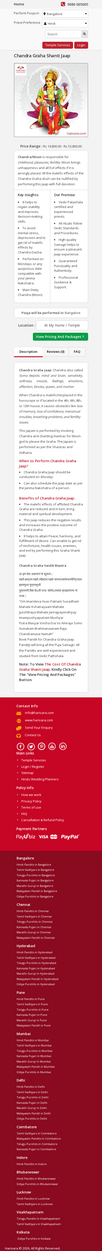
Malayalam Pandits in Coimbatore (39, 1138)
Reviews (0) (55, 351)
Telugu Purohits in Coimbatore (37, 1144)
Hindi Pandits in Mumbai (33, 1040)
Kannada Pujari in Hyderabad (36, 968)
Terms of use (31, 807)
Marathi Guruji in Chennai (34, 932)
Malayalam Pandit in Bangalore (37, 891)
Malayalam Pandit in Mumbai (36, 1066)
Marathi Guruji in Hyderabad (35, 973)
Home (19, 4)
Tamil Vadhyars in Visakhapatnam (39, 1224)
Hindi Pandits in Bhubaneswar (36, 1178)
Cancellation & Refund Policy (42, 820)
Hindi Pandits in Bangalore (34, 864)
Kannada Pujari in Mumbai (34, 1056)
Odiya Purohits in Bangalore (35, 896)
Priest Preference (27, 22)
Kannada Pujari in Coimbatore (36, 1149)
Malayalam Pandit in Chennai (36, 937)
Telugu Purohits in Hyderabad (36, 963)
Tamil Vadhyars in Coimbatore (37, 1133)
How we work (31, 794)
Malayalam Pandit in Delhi (34, 1113)
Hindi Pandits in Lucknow (33, 1198)
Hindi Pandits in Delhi (31, 1086)
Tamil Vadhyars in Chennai (34, 916)
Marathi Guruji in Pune (32, 1020)
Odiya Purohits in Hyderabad (36, 984)
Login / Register (32, 766)
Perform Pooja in (26, 13)
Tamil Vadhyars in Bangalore (35, 870)
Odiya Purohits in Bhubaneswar (37, 1184)
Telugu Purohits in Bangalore (36, 875)
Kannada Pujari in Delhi (32, 1103)
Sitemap (27, 773)
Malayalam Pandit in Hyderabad (37, 979)
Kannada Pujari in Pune (32, 1015)
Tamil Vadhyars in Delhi (32, 1092)
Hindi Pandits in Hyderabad (34, 952)
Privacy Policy (31, 801)
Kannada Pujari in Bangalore (35, 880)
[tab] (28, 352)
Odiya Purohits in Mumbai (34, 1072)
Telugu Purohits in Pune (33, 1009)
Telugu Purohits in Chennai (34, 921)
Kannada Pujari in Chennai (34, 927)
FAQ (77, 351)
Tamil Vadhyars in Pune (32, 1004)
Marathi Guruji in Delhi (32, 1108)
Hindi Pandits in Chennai (33, 911)
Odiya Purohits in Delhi (32, 1118)
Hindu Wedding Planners (40, 779)
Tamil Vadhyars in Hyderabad (36, 957)
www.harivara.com (39, 720)
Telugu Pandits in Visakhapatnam (38, 1218)
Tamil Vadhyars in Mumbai (34, 1045)
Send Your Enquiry (39, 727)
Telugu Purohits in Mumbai (34, 1051)
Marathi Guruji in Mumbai (34, 1061)
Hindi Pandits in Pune (31, 999)
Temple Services (57, 45)
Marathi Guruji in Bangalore (35, 886)
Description (28, 351)
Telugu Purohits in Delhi (33, 1097)
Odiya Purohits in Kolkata (34, 1238)
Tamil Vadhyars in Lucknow (35, 1204)
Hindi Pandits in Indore (32, 1164)
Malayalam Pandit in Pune (34, 1025)
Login (81, 45)
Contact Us (33, 735)
